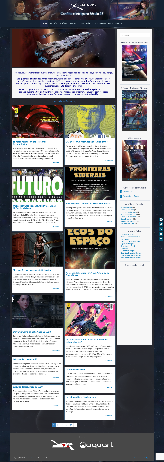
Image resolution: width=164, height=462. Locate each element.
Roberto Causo (30, 458)
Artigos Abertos (126, 207)
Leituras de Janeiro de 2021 (26, 359)
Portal (44, 23)
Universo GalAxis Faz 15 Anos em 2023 (32, 332)
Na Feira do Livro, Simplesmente (81, 397)
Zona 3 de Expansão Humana (131, 258)
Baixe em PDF (135, 80)
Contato (118, 23)
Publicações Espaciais (128, 221)
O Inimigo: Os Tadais (128, 246)
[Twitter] (161, 224)
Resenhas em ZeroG (128, 224)
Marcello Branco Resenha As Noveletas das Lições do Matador (34, 207)
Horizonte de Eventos (128, 212)
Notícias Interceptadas (129, 214)
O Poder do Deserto (75, 369)
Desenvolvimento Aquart (142, 458)
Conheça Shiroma (135, 129)
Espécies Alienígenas (128, 244)
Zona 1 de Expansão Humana (131, 253)
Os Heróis (53, 23)
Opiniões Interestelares (129, 217)
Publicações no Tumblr (130, 196)
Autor (110, 23)
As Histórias (125, 239)
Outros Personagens (128, 251)
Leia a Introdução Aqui (135, 179)
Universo (73, 23)
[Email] (161, 233)
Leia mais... (56, 162)
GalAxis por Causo (127, 210)
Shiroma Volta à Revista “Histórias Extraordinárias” (29, 142)
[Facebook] (161, 219)
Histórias (63, 23)
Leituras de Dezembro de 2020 (28, 387)
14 (71, 425)
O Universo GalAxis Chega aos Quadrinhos (87, 141)
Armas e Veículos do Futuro (130, 237)
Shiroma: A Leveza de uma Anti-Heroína (32, 270)
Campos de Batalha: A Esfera (131, 241)
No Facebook (127, 192)
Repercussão (100, 23)
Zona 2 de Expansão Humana (131, 255)
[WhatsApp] (161, 229)
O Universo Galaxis (127, 234)
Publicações (86, 23)
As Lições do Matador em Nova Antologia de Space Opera (87, 274)
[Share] (161, 238)
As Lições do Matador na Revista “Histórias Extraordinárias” (87, 340)
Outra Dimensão (126, 219)
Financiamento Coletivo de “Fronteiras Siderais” (89, 203)
